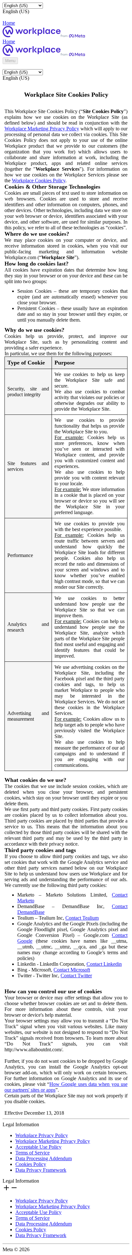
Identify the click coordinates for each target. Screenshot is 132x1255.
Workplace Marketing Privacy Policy (41, 128)
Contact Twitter (76, 975)
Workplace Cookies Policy (38, 180)
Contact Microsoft (72, 969)
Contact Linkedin (104, 964)
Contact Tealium (82, 918)
